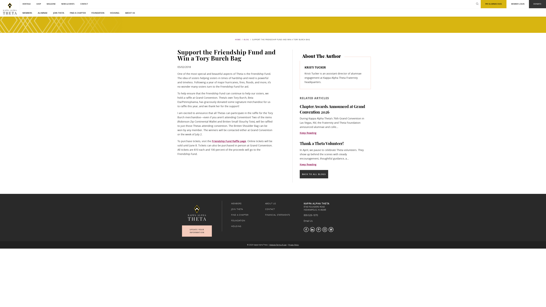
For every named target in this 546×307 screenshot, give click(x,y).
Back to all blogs (314, 174)
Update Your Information (197, 231)
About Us (130, 13)
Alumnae (42, 13)
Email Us (308, 220)
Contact (270, 209)
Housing (114, 13)
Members (27, 13)
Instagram (324, 229)
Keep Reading (308, 133)
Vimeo (331, 229)
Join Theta (58, 13)
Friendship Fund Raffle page (229, 141)
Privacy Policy (293, 245)
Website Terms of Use (278, 245)
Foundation (97, 13)
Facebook (306, 229)
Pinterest (318, 229)
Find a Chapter (78, 13)
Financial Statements (277, 215)
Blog (246, 39)
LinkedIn (312, 229)
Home (238, 39)
